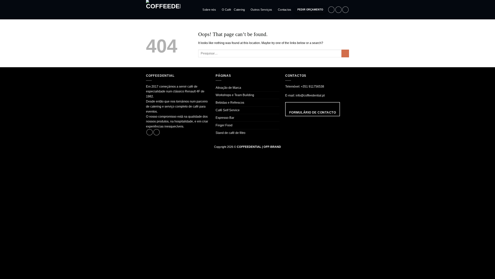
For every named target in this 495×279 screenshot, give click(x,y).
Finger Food (224, 125)
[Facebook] (331, 9)
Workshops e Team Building (235, 95)
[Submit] (345, 53)
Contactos (284, 9)
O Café (226, 9)
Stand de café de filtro (230, 132)
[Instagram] (338, 9)
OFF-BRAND (272, 146)
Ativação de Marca (228, 87)
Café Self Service (228, 110)
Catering (239, 9)
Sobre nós (209, 9)
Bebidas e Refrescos (230, 102)
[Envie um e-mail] (345, 9)
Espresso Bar (225, 117)
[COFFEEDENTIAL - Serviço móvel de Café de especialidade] (165, 9)
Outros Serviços (261, 9)
